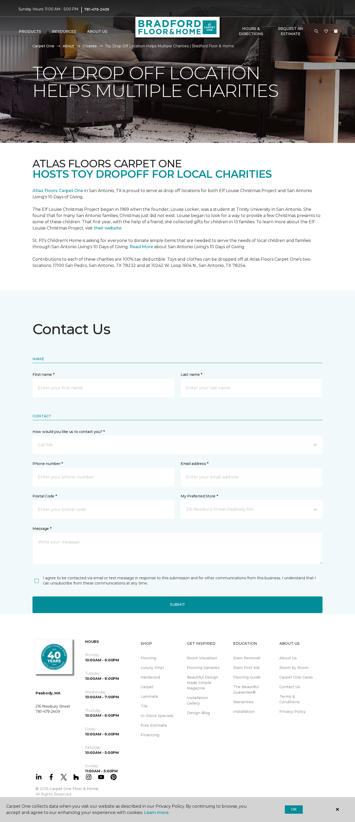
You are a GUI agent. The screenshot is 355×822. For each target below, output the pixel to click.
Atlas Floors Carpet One (57, 190)
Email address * (194, 463)
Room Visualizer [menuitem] (202, 658)
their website (107, 228)
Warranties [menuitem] (243, 702)
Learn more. (156, 812)
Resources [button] (64, 31)
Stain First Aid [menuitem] (246, 667)
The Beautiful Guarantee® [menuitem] (246, 690)
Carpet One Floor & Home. (74, 788)
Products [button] (30, 31)
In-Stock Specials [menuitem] (157, 715)
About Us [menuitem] (288, 658)
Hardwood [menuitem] (150, 677)
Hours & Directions (251, 31)
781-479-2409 (96, 9)
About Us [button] (97, 31)
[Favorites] (326, 31)
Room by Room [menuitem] (293, 667)
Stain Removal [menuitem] (246, 658)
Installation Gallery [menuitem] (197, 700)
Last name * (191, 374)
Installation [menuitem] (243, 711)
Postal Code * (44, 496)
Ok (294, 809)
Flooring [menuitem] (148, 658)
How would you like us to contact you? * (68, 431)
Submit (177, 604)
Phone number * (47, 463)
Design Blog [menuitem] (198, 713)
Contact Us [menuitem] (289, 687)
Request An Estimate (290, 31)
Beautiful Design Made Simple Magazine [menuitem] (202, 683)
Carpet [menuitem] (147, 687)
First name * (43, 374)
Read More (141, 246)
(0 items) (336, 31)
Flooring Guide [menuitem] (247, 677)
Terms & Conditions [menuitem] (289, 699)
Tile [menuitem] (144, 706)
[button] (316, 31)
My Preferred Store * (199, 496)
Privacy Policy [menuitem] (292, 711)
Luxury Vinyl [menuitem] (152, 667)
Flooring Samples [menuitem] (203, 667)
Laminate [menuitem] (149, 696)
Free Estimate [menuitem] (154, 725)
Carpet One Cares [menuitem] (296, 677)
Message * (41, 528)
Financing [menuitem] (150, 735)
